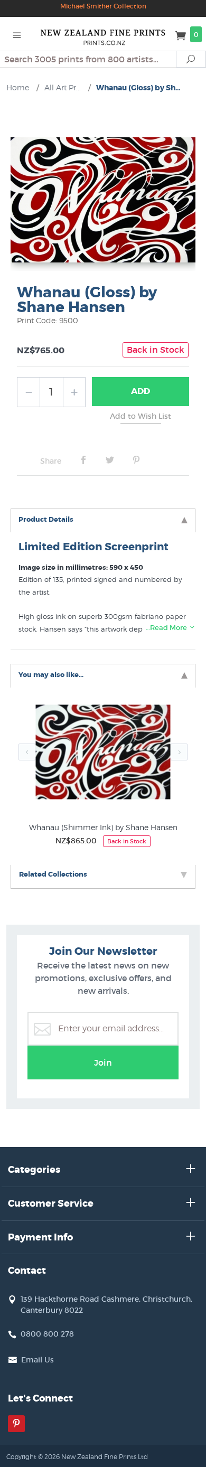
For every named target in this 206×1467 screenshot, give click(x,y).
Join (103, 1062)
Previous (26, 752)
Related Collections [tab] (53, 874)
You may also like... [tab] (50, 674)
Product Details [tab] (45, 519)
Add (140, 391)
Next (179, 752)
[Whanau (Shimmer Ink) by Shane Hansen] (103, 754)
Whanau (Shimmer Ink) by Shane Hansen (103, 827)
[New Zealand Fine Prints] (103, 34)
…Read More (167, 627)
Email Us (37, 1360)
